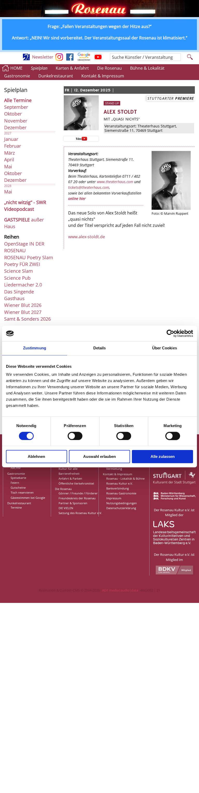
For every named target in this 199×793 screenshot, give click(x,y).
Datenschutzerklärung (121, 508)
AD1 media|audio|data (120, 590)
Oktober (13, 114)
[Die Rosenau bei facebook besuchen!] (70, 59)
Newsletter (42, 57)
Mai (8, 166)
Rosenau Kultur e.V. (119, 483)
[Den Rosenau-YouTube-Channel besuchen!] (98, 59)
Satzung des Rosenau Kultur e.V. (80, 513)
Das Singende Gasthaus (19, 295)
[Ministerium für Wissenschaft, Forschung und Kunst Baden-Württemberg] (174, 498)
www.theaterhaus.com (115, 181)
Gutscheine (18, 487)
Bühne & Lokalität (147, 68)
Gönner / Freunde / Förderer (78, 493)
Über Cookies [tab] (164, 348)
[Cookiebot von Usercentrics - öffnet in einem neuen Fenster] (170, 333)
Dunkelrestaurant (55, 76)
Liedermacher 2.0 (23, 285)
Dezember (15, 127)
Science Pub (17, 278)
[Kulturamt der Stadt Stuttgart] (174, 489)
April (9, 159)
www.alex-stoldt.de (86, 237)
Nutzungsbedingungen (121, 503)
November (15, 121)
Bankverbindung (117, 488)
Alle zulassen (163, 457)
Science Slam (18, 271)
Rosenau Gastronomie (121, 493)
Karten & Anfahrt (72, 68)
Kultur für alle (68, 469)
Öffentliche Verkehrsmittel (76, 483)
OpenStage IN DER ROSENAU (24, 247)
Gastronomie (17, 76)
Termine (16, 507)
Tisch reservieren (22, 492)
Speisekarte (18, 478)
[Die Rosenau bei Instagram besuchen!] (59, 59)
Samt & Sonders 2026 (27, 319)
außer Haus (24, 223)
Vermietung (114, 469)
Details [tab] (99, 348)
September (16, 107)
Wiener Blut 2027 (22, 312)
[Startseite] (99, 15)
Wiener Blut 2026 (22, 305)
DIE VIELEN (66, 508)
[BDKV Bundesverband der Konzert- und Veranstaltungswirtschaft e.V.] (174, 573)
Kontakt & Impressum (102, 76)
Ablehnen (36, 457)
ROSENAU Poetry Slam (28, 257)
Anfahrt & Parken (70, 478)
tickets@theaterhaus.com (88, 187)
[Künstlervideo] (81, 138)
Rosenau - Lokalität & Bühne (125, 478)
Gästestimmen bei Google (28, 498)
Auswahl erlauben (99, 457)
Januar (11, 139)
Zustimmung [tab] (34, 348)
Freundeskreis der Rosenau (77, 498)
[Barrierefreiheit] (26, 59)
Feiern (15, 483)
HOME (16, 68)
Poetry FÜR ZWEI (22, 264)
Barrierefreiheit (69, 473)
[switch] (75, 436)
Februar (12, 146)
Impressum (113, 498)
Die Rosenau (109, 68)
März (9, 153)
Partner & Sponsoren (73, 503)
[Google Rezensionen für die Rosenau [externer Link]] (84, 59)
